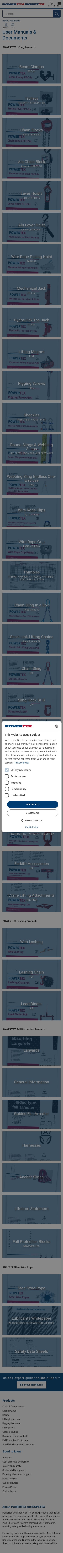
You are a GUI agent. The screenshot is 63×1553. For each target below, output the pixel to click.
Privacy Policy (22, 762)
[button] (31, 820)
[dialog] (32, 776)
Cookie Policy (31, 827)
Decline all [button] (32, 812)
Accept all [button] (32, 804)
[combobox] (56, 726)
